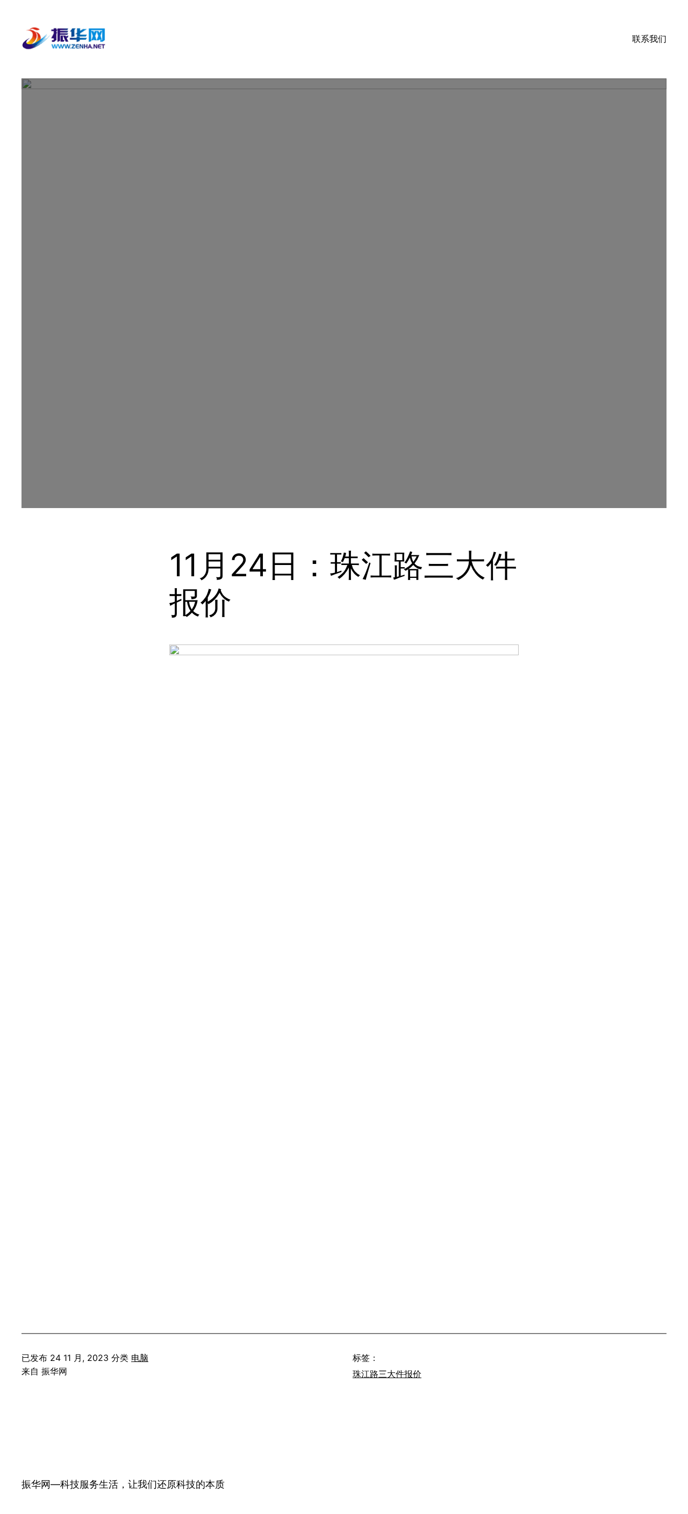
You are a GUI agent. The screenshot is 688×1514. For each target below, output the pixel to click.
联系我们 (649, 38)
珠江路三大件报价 (387, 1373)
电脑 (139, 1357)
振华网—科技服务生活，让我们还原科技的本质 (123, 1484)
